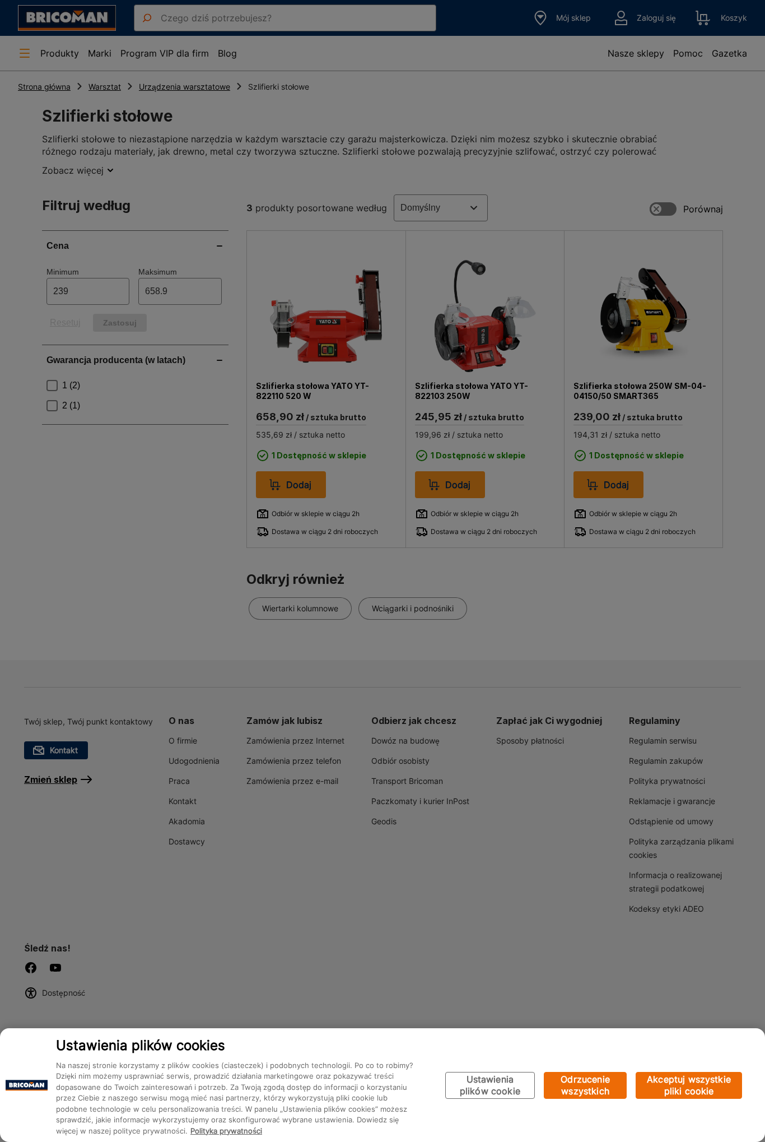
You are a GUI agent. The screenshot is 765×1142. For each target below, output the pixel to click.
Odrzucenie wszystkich (585, 1085)
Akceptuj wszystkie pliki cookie (689, 1085)
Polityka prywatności (226, 1130)
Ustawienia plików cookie (490, 1085)
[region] (382, 1085)
